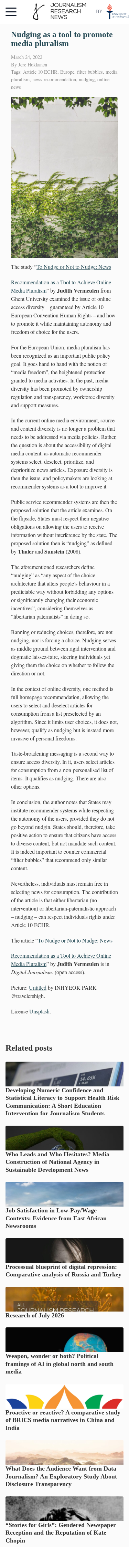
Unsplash (39, 1011)
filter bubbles (90, 72)
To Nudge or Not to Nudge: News (73, 266)
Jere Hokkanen (32, 64)
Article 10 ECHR (40, 72)
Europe (67, 72)
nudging (87, 79)
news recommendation (54, 79)
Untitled (37, 987)
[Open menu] (11, 12)
